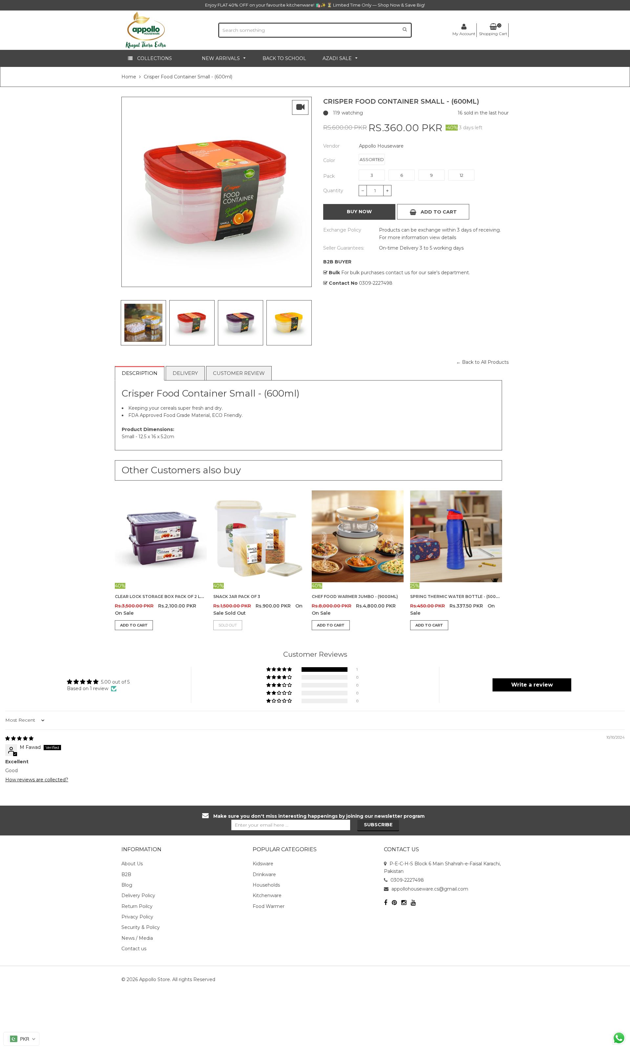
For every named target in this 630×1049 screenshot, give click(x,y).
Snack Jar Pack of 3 (236, 596)
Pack (329, 176)
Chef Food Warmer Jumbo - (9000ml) (355, 596)
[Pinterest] (394, 903)
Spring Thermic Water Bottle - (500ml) (456, 596)
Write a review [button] (532, 685)
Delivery (185, 373)
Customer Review (239, 373)
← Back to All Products (482, 362)
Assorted (372, 159)
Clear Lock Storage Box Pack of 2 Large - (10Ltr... (173, 596)
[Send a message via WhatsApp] (619, 1038)
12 (461, 175)
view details (442, 237)
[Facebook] (385, 903)
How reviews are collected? (36, 780)
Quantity (333, 191)
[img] (19, 738)
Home (128, 77)
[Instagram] (403, 903)
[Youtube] (413, 903)
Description (140, 373)
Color (329, 160)
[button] (279, 669)
